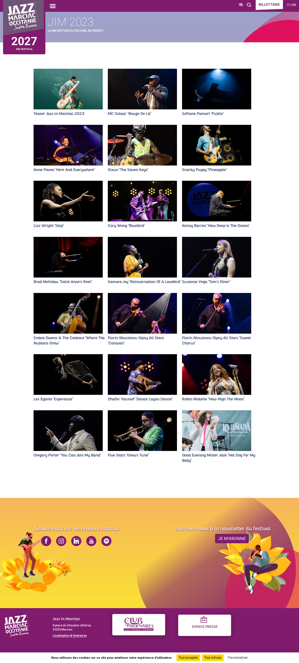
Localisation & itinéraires (70, 635)
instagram (61, 541)
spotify (106, 541)
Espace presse (205, 626)
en (294, 5)
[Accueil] (23, 18)
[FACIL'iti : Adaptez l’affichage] (240, 5)
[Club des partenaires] (138, 624)
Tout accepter (188, 658)
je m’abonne (232, 538)
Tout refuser (213, 658)
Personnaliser (238, 658)
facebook (46, 541)
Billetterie (269, 4)
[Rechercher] (249, 5)
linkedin (76, 541)
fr (288, 5)
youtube (91, 541)
